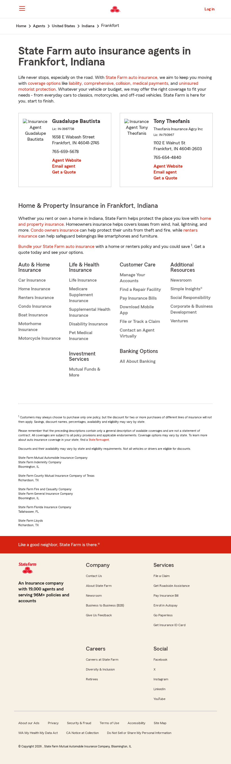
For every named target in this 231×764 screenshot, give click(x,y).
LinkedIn (159, 689)
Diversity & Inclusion (100, 669)
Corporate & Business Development (191, 309)
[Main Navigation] (22, 8)
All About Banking (138, 361)
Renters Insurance (36, 297)
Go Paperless (163, 615)
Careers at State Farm (102, 659)
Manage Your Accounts (132, 278)
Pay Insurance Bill (166, 595)
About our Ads (28, 723)
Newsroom (181, 280)
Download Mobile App (137, 310)
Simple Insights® (186, 289)
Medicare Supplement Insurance (81, 295)
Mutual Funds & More (84, 372)
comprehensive (99, 83)
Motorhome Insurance (29, 326)
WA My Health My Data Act (38, 733)
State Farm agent (99, 439)
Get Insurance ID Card (170, 625)
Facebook (160, 659)
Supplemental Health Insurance (89, 312)
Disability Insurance (88, 324)
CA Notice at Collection (82, 733)
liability (75, 83)
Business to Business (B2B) (105, 605)
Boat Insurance (33, 315)
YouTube (159, 699)
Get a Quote (64, 172)
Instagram (161, 679)
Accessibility (136, 723)
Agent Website (66, 160)
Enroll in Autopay (165, 605)
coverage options (44, 83)
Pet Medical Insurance (80, 335)
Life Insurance (83, 280)
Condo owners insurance (55, 230)
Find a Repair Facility (140, 289)
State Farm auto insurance (131, 77)
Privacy (53, 723)
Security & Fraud (79, 723)
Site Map (160, 723)
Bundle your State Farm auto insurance (56, 246)
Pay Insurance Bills (138, 298)
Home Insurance (34, 289)
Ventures (179, 321)
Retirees (92, 679)
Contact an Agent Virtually (137, 333)
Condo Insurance (34, 306)
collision (123, 83)
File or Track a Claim (140, 321)
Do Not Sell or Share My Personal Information (139, 733)
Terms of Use (109, 723)
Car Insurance (32, 280)
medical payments (150, 83)
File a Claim (162, 576)
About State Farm (99, 585)
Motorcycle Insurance (39, 338)
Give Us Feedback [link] (99, 615)
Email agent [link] (63, 166)
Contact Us (94, 576)
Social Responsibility (190, 297)
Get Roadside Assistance (172, 585)
